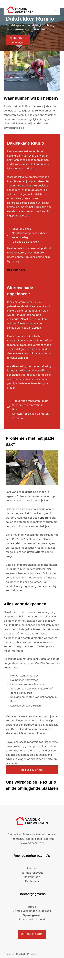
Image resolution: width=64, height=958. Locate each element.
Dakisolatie (32, 881)
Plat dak (32, 868)
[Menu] (55, 9)
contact (46, 496)
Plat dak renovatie (32, 872)
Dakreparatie (32, 876)
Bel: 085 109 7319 (32, 769)
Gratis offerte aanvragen (18, 40)
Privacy (31, 954)
